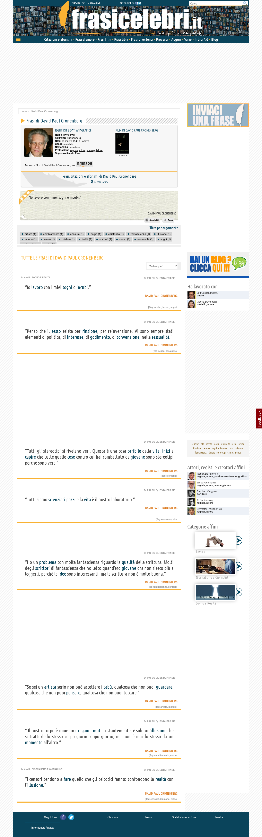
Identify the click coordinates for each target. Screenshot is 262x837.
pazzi (71, 499)
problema (47, 562)
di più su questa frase (160, 278)
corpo (173, 755)
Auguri (176, 39)
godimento (100, 337)
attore (82, 150)
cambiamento (161, 755)
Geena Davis (204, 301)
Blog (214, 39)
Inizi (166, 451)
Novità (219, 817)
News (148, 817)
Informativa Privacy (42, 827)
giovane (138, 457)
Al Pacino (202, 500)
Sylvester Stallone (207, 508)
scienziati (56, 499)
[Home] (131, 18)
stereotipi (171, 475)
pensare (73, 692)
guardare (164, 687)
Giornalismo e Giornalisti (47, 769)
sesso (56, 331)
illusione (158, 730)
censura (154, 799)
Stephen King (204, 491)
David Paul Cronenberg (162, 213)
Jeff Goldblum (204, 292)
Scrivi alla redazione (184, 817)
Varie (188, 39)
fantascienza (160, 586)
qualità (128, 562)
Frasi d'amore (85, 39)
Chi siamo (113, 817)
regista (74, 150)
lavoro (37, 287)
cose (71, 457)
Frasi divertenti (142, 39)
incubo (157, 307)
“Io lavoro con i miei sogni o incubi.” (54, 197)
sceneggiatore (95, 150)
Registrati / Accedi (86, 2)
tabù (108, 687)
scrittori (42, 568)
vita (155, 451)
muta (98, 730)
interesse (75, 337)
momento (34, 742)
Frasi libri (121, 39)
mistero (172, 706)
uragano (82, 730)
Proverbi (162, 39)
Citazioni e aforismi (58, 39)
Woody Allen (204, 482)
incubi (82, 287)
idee (62, 574)
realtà (160, 779)
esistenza (166, 519)
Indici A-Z (201, 39)
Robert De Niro (205, 473)
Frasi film (104, 39)
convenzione (128, 337)
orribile (134, 451)
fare (67, 779)
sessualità (160, 337)
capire (30, 457)
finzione (89, 331)
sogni (67, 287)
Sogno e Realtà (41, 277)
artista (50, 687)
